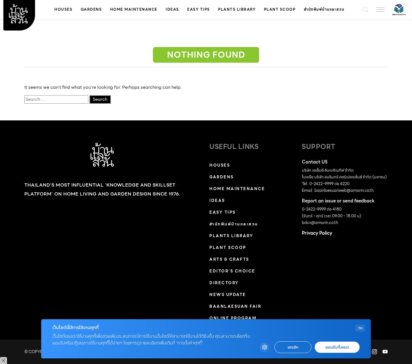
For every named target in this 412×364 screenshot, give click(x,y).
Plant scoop (280, 9)
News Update (227, 294)
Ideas (172, 9)
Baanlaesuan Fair (235, 306)
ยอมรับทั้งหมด (337, 347)
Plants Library (237, 9)
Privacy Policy (317, 233)
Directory (224, 283)
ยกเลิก (293, 347)
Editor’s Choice (232, 271)
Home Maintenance (134, 9)
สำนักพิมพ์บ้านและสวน (324, 9)
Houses (63, 9)
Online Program (232, 318)
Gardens (91, 9)
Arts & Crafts (229, 259)
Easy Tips (198, 9)
